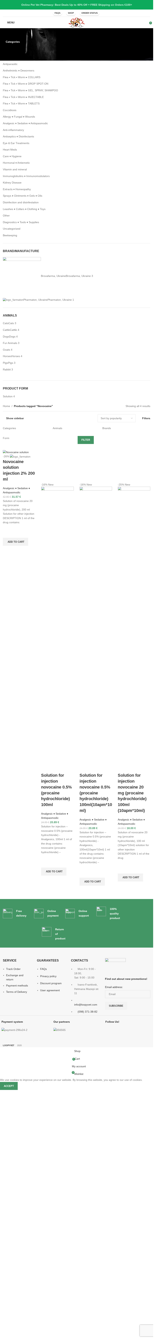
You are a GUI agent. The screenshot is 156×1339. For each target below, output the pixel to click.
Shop (71, 13)
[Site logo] (76, 22)
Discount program (51, 1236)
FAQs (57, 13)
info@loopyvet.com (85, 1257)
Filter (85, 439)
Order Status (89, 13)
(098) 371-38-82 (87, 1264)
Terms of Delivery (16, 1244)
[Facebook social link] (46, 13)
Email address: (114, 1240)
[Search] (108, 13)
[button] (15, 542)
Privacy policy (48, 1229)
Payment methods (17, 1238)
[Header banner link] (76, 5)
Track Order (13, 1222)
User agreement (50, 1243)
